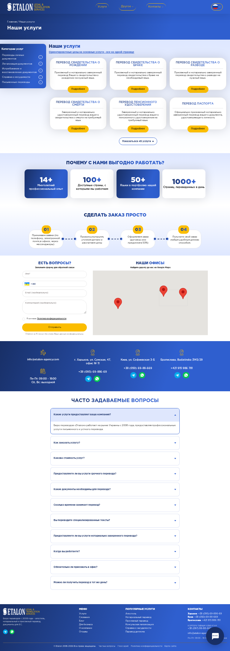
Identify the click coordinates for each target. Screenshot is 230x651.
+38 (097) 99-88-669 (199, 628)
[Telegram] (5, 631)
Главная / (13, 22)
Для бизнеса (86, 624)
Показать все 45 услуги (136, 141)
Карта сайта (170, 646)
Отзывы (83, 632)
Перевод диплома (135, 632)
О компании (85, 628)
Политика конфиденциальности (51, 318)
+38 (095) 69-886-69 (92, 372)
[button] (25, 283)
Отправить (54, 327)
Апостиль (130, 614)
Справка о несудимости (138, 628)
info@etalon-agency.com (43, 360)
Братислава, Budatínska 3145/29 (182, 360)
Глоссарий (123, 646)
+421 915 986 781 (182, 368)
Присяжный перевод (136, 621)
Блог (81, 621)
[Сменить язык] (217, 7)
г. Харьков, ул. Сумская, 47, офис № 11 (92, 362)
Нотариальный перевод (138, 617)
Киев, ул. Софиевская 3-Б (138, 360)
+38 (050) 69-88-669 (138, 368)
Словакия (84, 617)
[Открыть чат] (215, 636)
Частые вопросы (107, 646)
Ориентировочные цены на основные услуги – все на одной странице (91, 52)
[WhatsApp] (12, 631)
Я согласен (46, 318)
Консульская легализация (139, 624)
